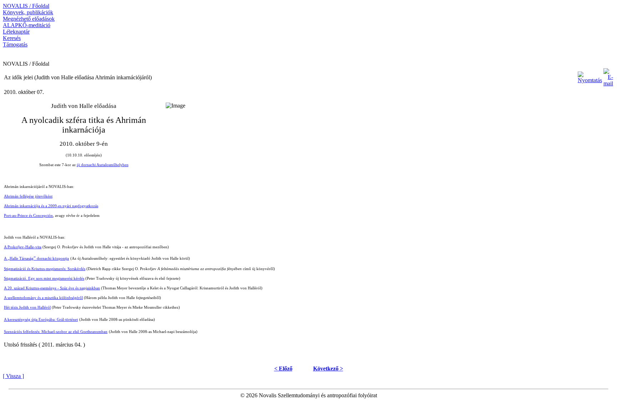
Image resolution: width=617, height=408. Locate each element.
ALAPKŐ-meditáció (26, 25)
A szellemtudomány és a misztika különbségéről (43, 298)
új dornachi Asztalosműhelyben (103, 165)
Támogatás (15, 44)
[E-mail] (608, 76)
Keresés (12, 38)
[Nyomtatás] (590, 76)
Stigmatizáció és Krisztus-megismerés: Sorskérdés (44, 269)
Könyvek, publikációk (28, 12)
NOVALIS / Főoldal (26, 6)
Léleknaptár (16, 32)
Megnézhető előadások (29, 19)
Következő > (328, 368)
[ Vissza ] (13, 376)
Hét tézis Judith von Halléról (27, 307)
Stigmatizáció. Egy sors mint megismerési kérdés (44, 278)
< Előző (283, 368)
